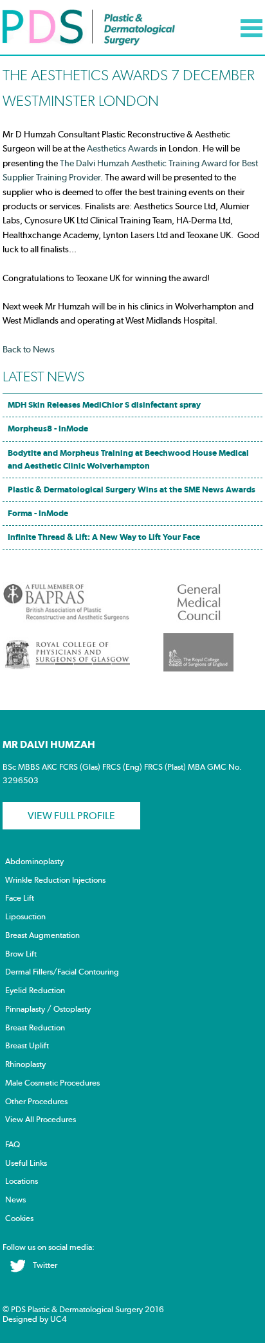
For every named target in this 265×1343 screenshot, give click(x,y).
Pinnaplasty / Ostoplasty (48, 1009)
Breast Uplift (27, 1045)
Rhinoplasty (25, 1064)
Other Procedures (36, 1101)
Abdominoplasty (34, 861)
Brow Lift (21, 953)
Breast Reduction (35, 1027)
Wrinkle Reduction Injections (55, 880)
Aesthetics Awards (121, 148)
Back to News (29, 349)
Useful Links (26, 1163)
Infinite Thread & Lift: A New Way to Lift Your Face (104, 537)
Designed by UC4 (35, 1319)
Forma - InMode (38, 513)
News (15, 1199)
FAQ (12, 1144)
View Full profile (71, 816)
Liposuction (25, 916)
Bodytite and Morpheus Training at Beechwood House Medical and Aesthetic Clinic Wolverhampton (128, 459)
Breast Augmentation (42, 935)
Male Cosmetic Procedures (52, 1082)
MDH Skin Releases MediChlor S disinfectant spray (104, 405)
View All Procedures (40, 1119)
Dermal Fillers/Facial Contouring (62, 971)
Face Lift (19, 898)
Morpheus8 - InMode (48, 428)
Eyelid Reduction (35, 990)
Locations (21, 1181)
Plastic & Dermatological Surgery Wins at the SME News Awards (131, 489)
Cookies (19, 1218)
